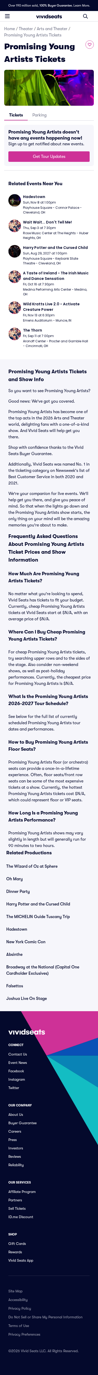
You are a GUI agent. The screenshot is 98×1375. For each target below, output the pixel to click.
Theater (26, 28)
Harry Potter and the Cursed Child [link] (38, 904)
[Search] (85, 16)
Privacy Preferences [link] (24, 1334)
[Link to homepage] (49, 16)
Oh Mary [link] (14, 879)
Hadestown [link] (16, 929)
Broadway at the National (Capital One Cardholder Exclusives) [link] (42, 970)
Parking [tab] (39, 115)
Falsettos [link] (14, 986)
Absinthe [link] (14, 954)
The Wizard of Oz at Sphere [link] (31, 866)
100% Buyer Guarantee (55, 5)
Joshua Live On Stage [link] (26, 998)
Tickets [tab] (16, 115)
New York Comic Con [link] (25, 942)
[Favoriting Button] (89, 44)
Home (9, 28)
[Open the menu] (7, 16)
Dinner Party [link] (18, 891)
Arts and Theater (52, 28)
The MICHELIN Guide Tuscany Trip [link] (38, 916)
